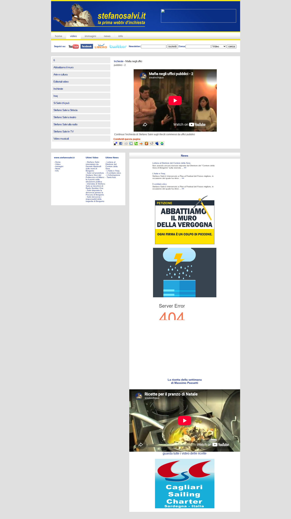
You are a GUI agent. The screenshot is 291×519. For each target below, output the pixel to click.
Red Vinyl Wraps (77, 157)
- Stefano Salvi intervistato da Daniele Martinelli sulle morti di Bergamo (93, 166)
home (58, 36)
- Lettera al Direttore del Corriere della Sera (112, 165)
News (57, 168)
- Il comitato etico (113, 173)
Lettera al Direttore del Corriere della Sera (171, 163)
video (73, 36)
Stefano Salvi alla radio (65, 124)
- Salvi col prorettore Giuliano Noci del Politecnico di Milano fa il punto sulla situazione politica (95, 177)
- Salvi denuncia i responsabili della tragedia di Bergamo (95, 199)
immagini (90, 36)
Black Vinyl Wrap (61, 157)
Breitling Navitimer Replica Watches (167, 517)
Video (58, 164)
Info (57, 171)
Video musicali (61, 138)
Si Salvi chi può (61, 103)
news (107, 36)
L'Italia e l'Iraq (158, 173)
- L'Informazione (113, 175)
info (120, 36)
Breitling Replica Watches (223, 513)
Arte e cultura (60, 74)
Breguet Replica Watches (186, 513)
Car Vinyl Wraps (139, 157)
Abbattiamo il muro (63, 67)
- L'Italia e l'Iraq (112, 171)
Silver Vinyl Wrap (109, 157)
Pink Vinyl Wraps (93, 157)
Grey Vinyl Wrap (124, 157)
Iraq (55, 95)
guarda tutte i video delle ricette (184, 453)
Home (58, 162)
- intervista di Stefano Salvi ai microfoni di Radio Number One (95, 186)
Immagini (59, 166)
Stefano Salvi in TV (63, 131)
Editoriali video (60, 81)
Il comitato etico (159, 184)
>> (185, 168)
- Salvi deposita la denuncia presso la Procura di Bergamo (95, 192)
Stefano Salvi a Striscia (65, 110)
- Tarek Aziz (111, 177)
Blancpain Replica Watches (148, 513)
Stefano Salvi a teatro (64, 117)
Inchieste (58, 88)
